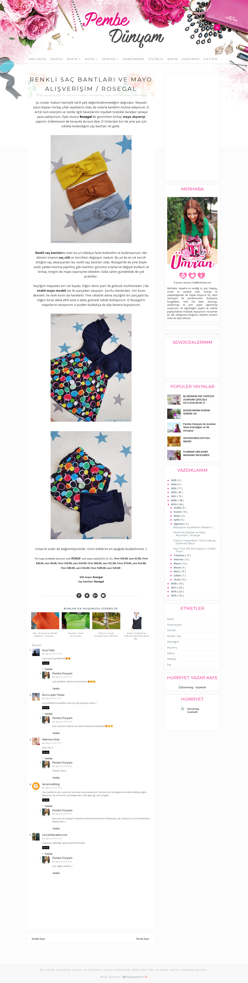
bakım (171, 653)
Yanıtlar (49, 669)
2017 (174, 587)
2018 (174, 583)
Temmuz (179, 555)
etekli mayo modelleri (76, 95)
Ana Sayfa (37, 59)
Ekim (177, 515)
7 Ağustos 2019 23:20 (53, 838)
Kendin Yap (174, 636)
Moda (90, 59)
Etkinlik (155, 59)
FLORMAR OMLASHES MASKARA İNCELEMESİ (196, 453)
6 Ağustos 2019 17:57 (53, 698)
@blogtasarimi (133, 976)
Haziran (179, 559)
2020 (174, 500)
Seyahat (109, 59)
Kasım (178, 511)
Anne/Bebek (133, 59)
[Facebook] (78, 595)
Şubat (178, 575)
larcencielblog (51, 784)
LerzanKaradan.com (54, 835)
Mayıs (178, 563)
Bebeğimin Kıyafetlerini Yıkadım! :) (193, 527)
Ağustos (179, 523)
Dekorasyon (174, 624)
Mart (177, 571)
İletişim (211, 59)
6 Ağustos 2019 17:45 (53, 653)
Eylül (177, 519)
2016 (174, 591)
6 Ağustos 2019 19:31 (63, 677)
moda (108, 95)
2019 (174, 504)
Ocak (177, 579)
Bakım (72, 59)
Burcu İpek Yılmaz (53, 695)
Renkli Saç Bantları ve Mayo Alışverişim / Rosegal (189, 534)
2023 (174, 488)
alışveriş (172, 647)
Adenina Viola (50, 739)
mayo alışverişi (96, 95)
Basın (173, 59)
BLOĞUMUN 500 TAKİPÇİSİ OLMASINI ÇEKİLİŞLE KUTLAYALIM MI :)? (198, 399)
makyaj (171, 658)
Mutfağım (173, 641)
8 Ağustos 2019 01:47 (63, 813)
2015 (174, 595)
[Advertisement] (192, 127)
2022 (174, 492)
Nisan (177, 567)
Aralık (178, 507)
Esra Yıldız (48, 650)
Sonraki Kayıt (38, 939)
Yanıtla (45, 663)
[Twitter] (87, 595)
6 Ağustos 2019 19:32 (63, 721)
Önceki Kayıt (142, 939)
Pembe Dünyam (62, 673)
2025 (174, 480)
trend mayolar (139, 95)
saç (169, 664)
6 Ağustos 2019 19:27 (53, 743)
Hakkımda (191, 59)
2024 (174, 484)
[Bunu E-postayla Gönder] (103, 595)
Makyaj (56, 59)
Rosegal (86, 117)
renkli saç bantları (121, 95)
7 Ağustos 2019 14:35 (53, 787)
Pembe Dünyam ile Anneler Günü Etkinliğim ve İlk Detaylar (199, 427)
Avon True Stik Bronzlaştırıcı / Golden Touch (194, 550)
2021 (174, 496)
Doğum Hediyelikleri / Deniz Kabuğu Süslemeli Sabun (194, 542)
